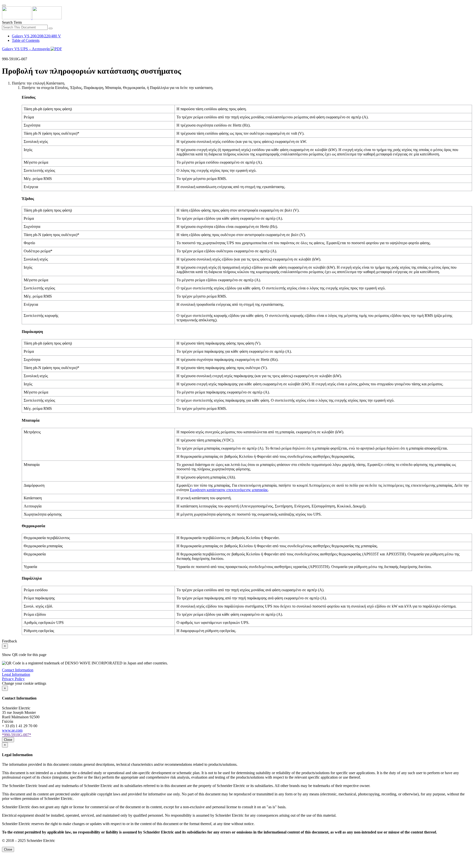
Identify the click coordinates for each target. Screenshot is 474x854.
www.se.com (12, 730)
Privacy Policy (13, 679)
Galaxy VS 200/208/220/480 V (36, 36)
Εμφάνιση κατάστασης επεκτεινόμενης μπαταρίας (229, 490)
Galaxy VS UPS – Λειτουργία (26, 49)
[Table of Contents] (4, 54)
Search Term (12, 22)
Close (8, 740)
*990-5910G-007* (16, 735)
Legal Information (16, 674)
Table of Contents (26, 40)
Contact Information (17, 670)
